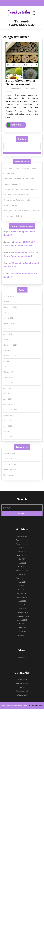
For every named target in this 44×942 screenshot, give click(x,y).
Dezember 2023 (10, 302)
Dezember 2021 (10, 323)
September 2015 (10, 410)
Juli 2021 (7, 329)
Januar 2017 (9, 383)
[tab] (11, 3)
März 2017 (8, 372)
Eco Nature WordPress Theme (15, 706)
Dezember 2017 (10, 356)
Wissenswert (9, 475)
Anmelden (22, 657)
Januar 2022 (9, 318)
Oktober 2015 (9, 404)
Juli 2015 (7, 421)
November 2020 (10, 345)
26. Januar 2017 (15, 88)
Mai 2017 (7, 361)
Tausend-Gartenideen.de (22, 23)
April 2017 (7, 367)
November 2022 (10, 307)
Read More (18, 125)
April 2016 (7, 399)
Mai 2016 (7, 394)
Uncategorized (9, 470)
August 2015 (9, 415)
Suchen (22, 139)
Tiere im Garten (10, 459)
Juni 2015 (7, 426)
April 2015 (7, 437)
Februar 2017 (9, 377)
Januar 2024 (9, 296)
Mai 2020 (7, 350)
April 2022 (7, 313)
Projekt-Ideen (9, 453)
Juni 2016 (7, 388)
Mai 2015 (7, 431)
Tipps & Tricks (9, 464)
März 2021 (8, 340)
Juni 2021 (7, 334)
